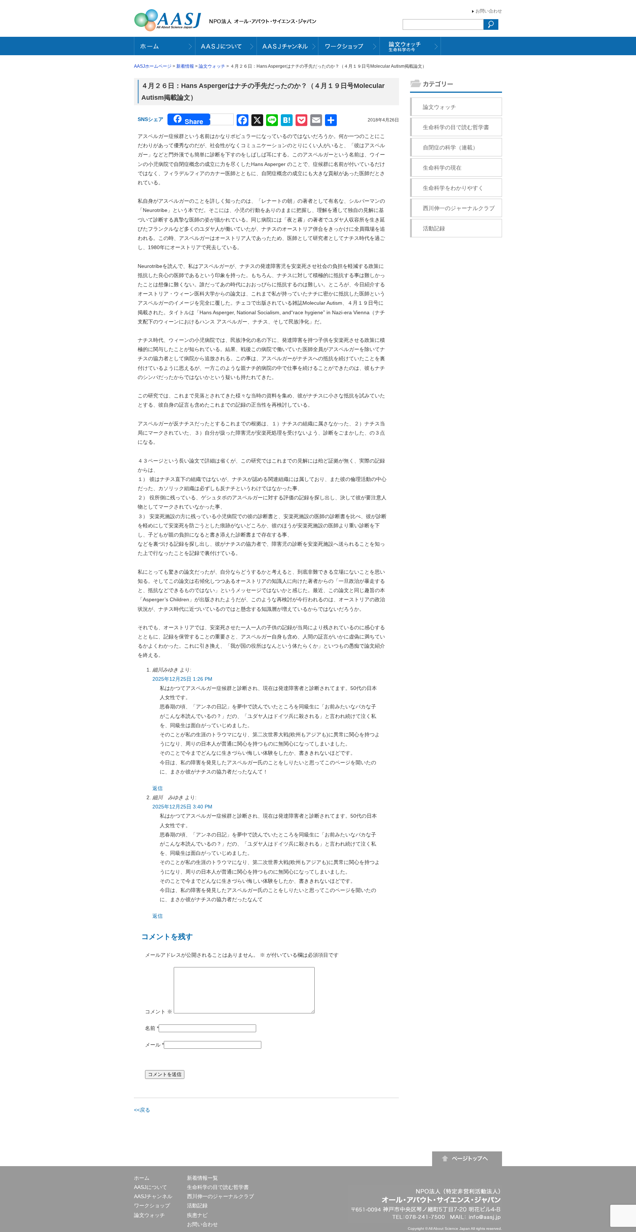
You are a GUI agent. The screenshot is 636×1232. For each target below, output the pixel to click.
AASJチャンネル (153, 1196)
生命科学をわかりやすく (453, 188)
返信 (157, 788)
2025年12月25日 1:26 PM (182, 679)
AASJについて (150, 1187)
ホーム (141, 1178)
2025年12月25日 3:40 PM (182, 807)
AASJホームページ (153, 66)
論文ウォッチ (212, 66)
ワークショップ (152, 1205)
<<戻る (142, 1110)
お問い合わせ (489, 11)
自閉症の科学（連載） (450, 147)
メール (152, 1045)
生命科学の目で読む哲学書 (456, 127)
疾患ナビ (197, 1215)
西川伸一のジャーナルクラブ (459, 208)
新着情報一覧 (202, 1178)
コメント (158, 1012)
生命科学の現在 (442, 167)
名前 (150, 1028)
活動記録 (434, 228)
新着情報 (185, 66)
